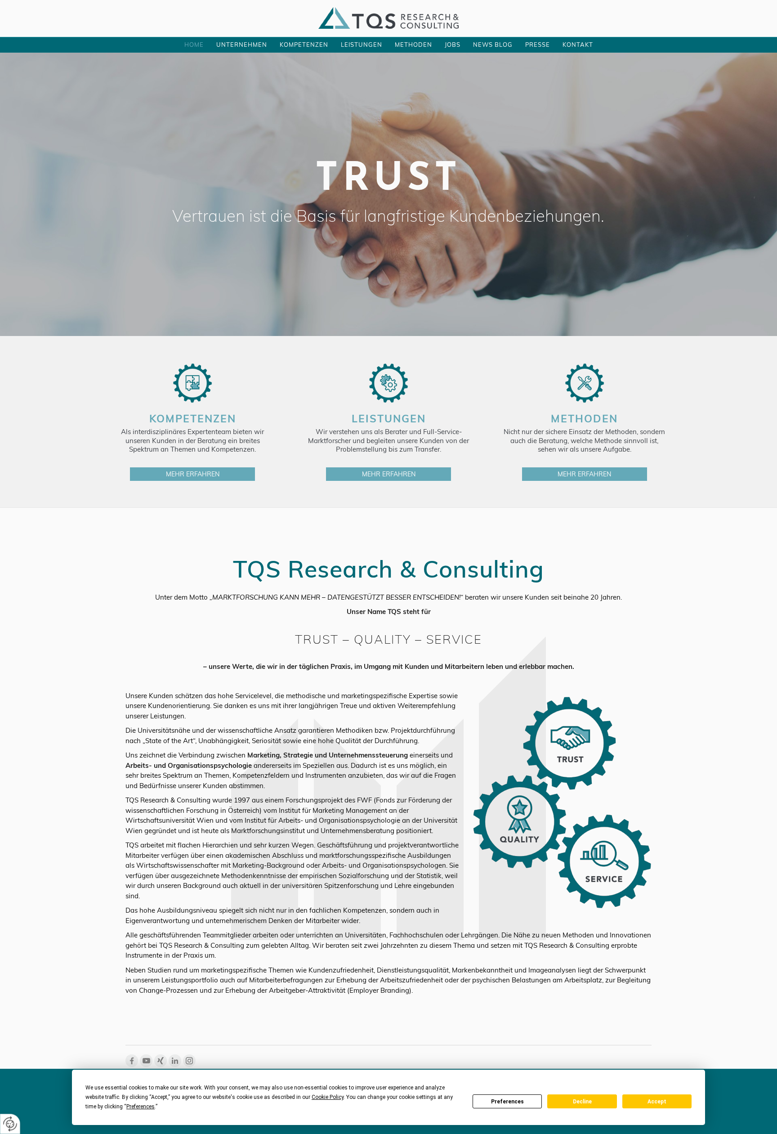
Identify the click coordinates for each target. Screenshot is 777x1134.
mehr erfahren (192, 474)
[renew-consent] (10, 1124)
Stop (388, 305)
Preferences (507, 1101)
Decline (582, 1101)
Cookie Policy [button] (328, 1097)
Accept (657, 1101)
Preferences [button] (140, 1106)
